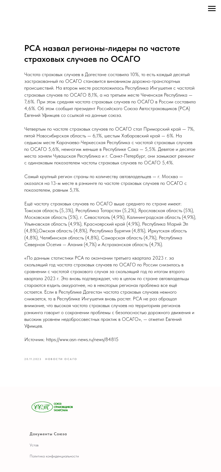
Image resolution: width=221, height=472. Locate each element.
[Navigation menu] (212, 8)
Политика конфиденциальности (54, 456)
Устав (34, 445)
